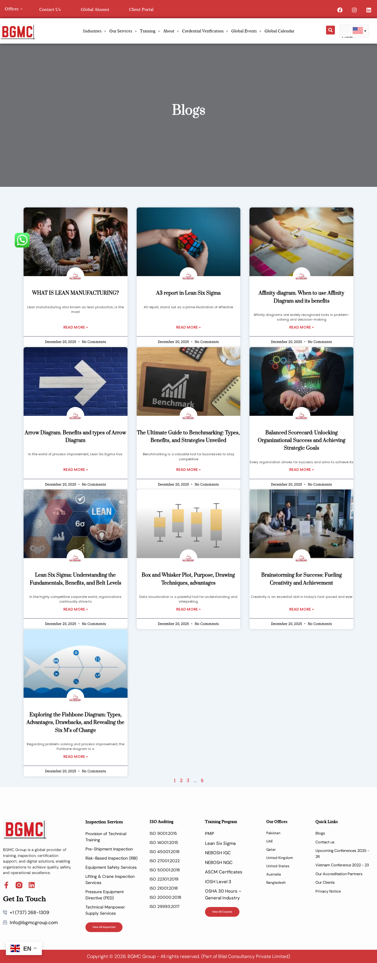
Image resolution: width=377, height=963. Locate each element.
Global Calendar (279, 31)
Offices (12, 9)
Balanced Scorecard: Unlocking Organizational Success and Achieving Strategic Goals (301, 441)
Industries (92, 31)
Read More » (75, 327)
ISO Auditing (161, 821)
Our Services (120, 31)
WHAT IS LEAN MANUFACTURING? (75, 293)
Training (148, 31)
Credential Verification (203, 31)
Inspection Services (104, 822)
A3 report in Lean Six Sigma (188, 293)
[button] (330, 30)
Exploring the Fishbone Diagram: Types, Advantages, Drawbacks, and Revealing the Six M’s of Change (75, 723)
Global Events (244, 31)
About (168, 31)
